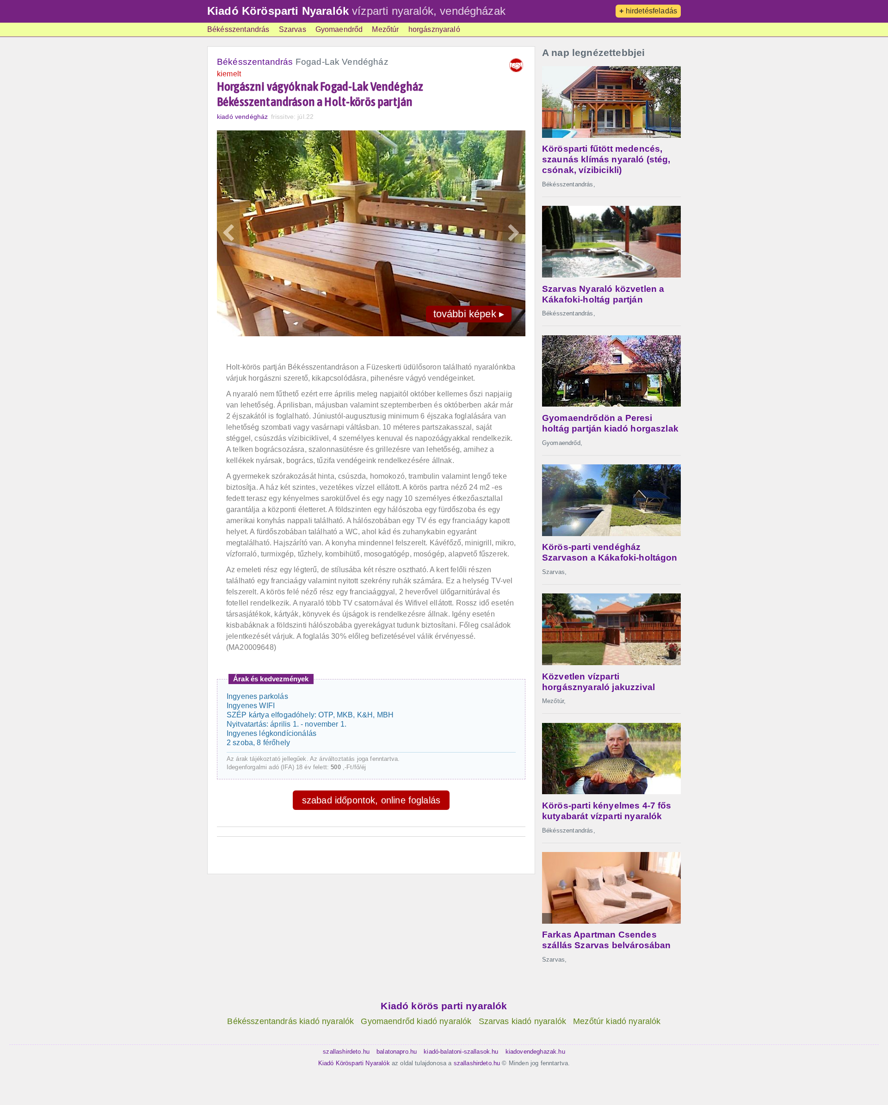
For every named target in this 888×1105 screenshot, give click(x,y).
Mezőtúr (385, 29)
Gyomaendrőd (339, 29)
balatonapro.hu (396, 1051)
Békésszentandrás (238, 29)
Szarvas (292, 29)
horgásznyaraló (434, 29)
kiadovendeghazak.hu (535, 1051)
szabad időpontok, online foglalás (371, 800)
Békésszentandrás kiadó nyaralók (290, 1021)
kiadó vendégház (242, 116)
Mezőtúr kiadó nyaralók (617, 1021)
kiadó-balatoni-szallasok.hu (461, 1051)
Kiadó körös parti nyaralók (444, 1005)
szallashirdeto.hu (346, 1051)
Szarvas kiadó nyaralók (523, 1021)
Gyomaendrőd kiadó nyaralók (416, 1021)
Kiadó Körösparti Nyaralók (278, 11)
